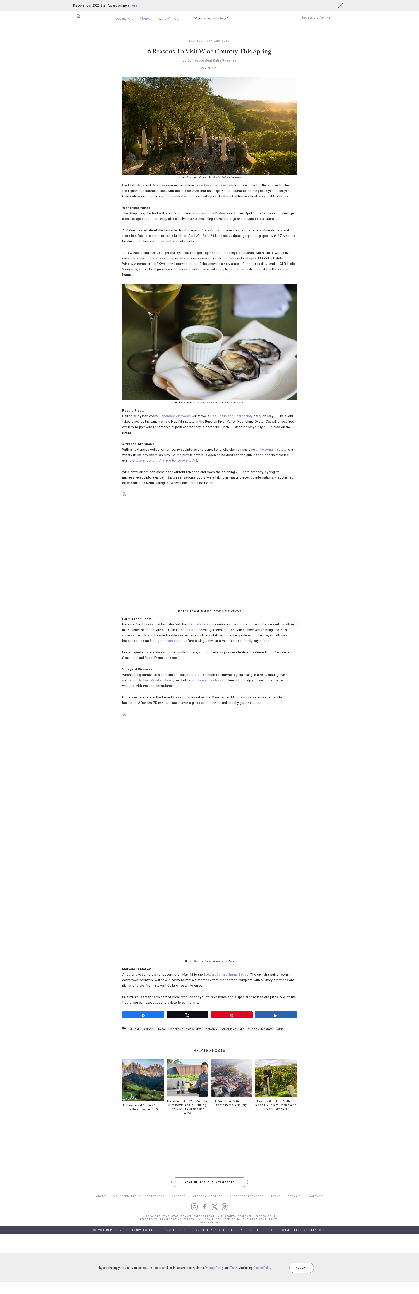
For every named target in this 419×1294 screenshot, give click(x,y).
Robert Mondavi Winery (157, 680)
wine (280, 1029)
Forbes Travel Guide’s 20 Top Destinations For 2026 (143, 1107)
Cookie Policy (262, 1268)
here (134, 5)
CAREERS (179, 1196)
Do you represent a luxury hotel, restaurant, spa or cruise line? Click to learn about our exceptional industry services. (209, 1230)
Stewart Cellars (233, 1029)
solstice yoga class (207, 680)
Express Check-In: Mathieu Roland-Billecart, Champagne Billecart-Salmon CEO (275, 1105)
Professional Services (317, 17)
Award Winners (168, 18)
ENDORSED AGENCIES (246, 1196)
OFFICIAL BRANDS (208, 1196)
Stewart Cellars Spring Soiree (226, 975)
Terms (234, 1268)
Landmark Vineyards (175, 416)
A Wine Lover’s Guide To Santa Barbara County (231, 1103)
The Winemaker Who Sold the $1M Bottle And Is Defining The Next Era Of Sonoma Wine (187, 1107)
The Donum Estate (272, 449)
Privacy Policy (214, 1268)
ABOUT (101, 1196)
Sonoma (158, 185)
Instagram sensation (166, 641)
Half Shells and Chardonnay (231, 416)
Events (195, 40)
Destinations (124, 18)
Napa (140, 185)
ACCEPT (301, 1267)
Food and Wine (217, 40)
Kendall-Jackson (201, 624)
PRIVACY (295, 1196)
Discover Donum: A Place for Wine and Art (164, 460)
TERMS (276, 1196)
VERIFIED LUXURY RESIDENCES (139, 1196)
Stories (145, 18)
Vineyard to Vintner (211, 213)
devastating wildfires (211, 185)
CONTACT (316, 1196)
